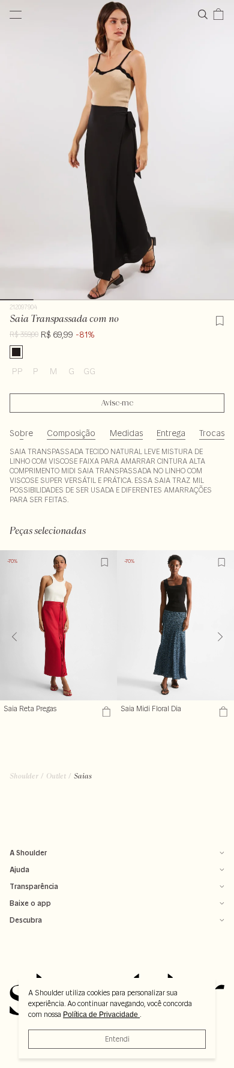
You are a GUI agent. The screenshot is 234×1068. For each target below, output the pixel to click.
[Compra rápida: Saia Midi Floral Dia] (221, 711)
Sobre (21, 433)
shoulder (24, 775)
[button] (220, 637)
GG (89, 371)
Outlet (56, 775)
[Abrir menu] (16, 14)
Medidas (126, 433)
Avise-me (117, 403)
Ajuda (19, 869)
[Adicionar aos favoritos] (219, 319)
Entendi (117, 1038)
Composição (71, 433)
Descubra (26, 919)
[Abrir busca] (205, 14)
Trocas (211, 433)
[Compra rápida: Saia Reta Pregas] (104, 711)
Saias (83, 775)
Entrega (171, 433)
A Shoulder (28, 852)
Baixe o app (30, 903)
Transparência (34, 886)
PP (17, 371)
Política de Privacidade (101, 1014)
